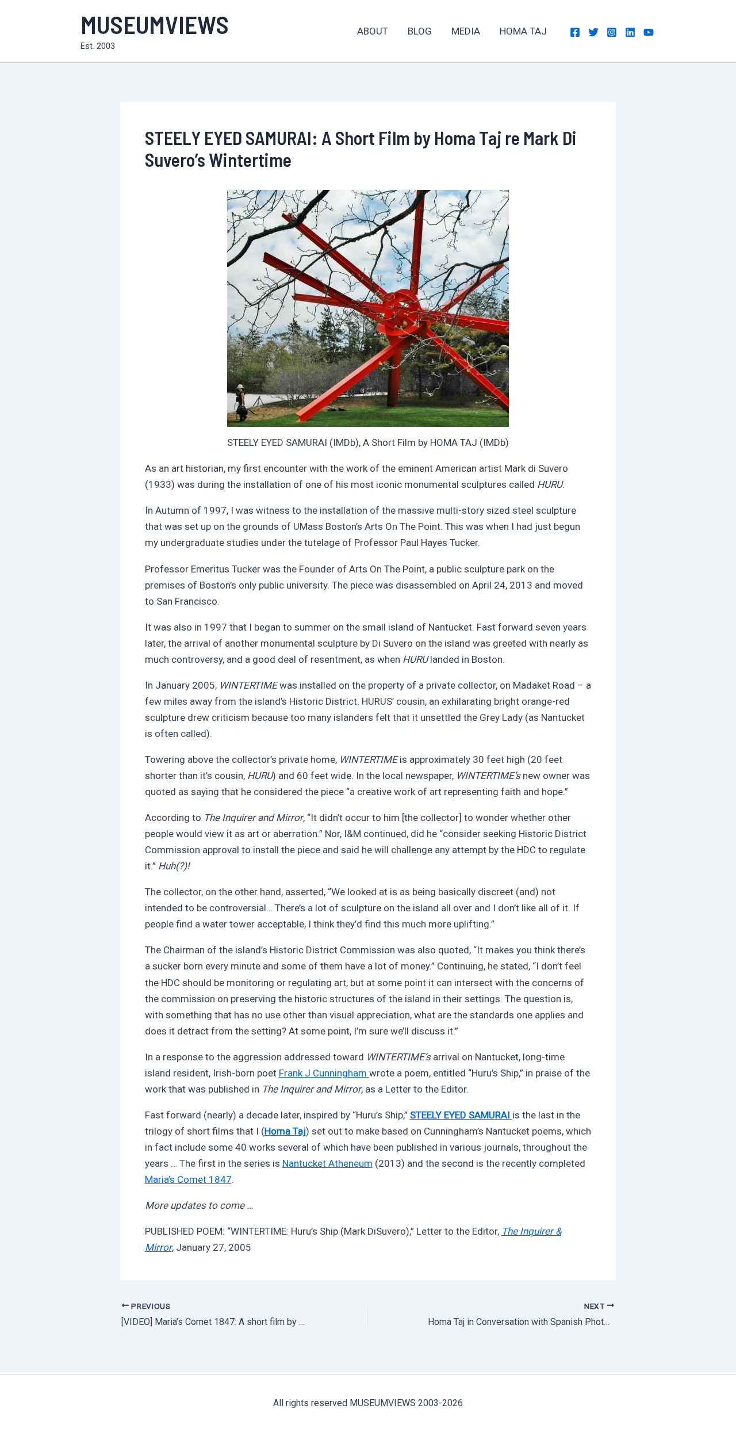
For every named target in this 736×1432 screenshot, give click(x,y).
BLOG (420, 31)
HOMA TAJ (523, 31)
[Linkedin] (630, 32)
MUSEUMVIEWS (154, 24)
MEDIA (465, 31)
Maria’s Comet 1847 (188, 1179)
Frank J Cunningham (324, 1073)
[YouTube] (649, 32)
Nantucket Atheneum (327, 1163)
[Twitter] (593, 32)
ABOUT (372, 31)
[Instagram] (612, 32)
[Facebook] (575, 32)
